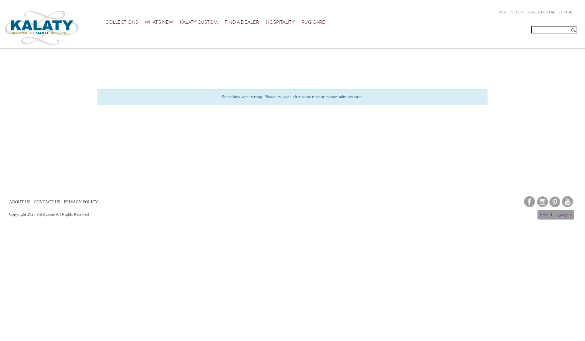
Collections (121, 22)
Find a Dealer (242, 22)
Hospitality (280, 22)
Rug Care (313, 22)
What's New (159, 22)
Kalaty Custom (199, 22)
